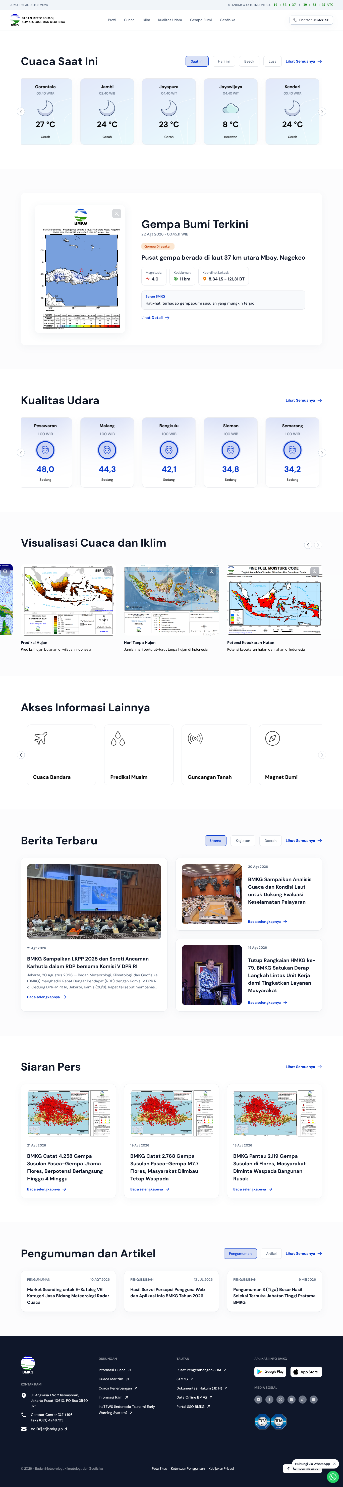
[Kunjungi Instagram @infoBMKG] (292, 1400)
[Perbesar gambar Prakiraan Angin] (5, 571)
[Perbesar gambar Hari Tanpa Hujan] (211, 571)
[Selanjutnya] (322, 112)
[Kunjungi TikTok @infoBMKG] (303, 1400)
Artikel (271, 1253)
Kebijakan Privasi (221, 1468)
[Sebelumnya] (21, 112)
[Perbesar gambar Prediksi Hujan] (108, 571)
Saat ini (197, 61)
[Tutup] (334, 1462)
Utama (215, 840)
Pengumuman (240, 1253)
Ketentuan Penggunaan (188, 1468)
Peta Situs (159, 1468)
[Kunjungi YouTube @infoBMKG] (258, 1400)
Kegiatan (243, 840)
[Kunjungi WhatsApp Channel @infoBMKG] (314, 1400)
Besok (249, 61)
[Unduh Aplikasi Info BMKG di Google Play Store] (270, 1372)
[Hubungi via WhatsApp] (333, 1477)
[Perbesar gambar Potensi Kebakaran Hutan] (314, 571)
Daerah (270, 840)
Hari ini (224, 61)
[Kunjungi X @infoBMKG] (280, 1400)
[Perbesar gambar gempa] (116, 213)
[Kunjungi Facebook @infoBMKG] (269, 1400)
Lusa (272, 61)
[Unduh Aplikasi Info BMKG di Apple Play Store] (306, 1372)
